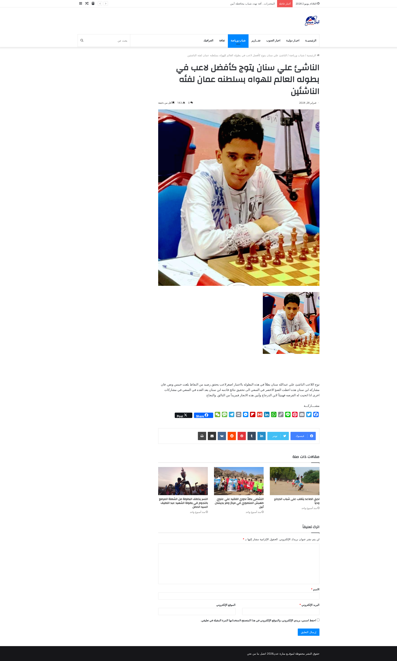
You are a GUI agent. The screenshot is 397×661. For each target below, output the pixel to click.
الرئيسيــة (310, 40)
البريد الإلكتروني (309, 604)
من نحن (251, 653)
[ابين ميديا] (312, 21)
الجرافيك (208, 40)
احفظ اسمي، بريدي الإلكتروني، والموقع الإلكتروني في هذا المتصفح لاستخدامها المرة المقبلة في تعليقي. (258, 620)
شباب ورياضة (238, 40)
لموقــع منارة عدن (284, 653)
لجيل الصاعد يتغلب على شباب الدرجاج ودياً (296, 501)
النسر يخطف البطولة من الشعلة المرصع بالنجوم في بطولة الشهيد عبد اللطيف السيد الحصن (183, 503)
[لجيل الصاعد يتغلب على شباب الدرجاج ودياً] (294, 481)
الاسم (315, 589)
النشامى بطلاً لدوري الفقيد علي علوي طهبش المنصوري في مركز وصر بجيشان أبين (239, 503)
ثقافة (222, 40)
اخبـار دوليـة (292, 40)
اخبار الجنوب (273, 40)
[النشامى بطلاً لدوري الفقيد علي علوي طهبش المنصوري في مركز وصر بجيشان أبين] (239, 481)
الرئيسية (312, 55)
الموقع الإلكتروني (226, 604)
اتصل (263, 653)
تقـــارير (256, 40)
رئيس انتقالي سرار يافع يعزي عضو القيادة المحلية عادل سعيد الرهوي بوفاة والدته (228, 3)
